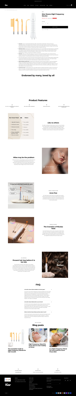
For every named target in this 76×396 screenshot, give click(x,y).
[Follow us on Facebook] (65, 380)
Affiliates (50, 5)
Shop (28, 5)
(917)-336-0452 (49, 386)
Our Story (36, 5)
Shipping (30, 382)
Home (25, 5)
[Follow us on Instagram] (68, 380)
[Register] (59, 383)
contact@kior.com (50, 387)
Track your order (42, 5)
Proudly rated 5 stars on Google (20, 379)
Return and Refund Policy (33, 384)
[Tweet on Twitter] (47, 29)
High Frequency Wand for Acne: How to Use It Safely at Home (37, 345)
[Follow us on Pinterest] (70, 380)
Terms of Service (31, 385)
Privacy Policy (31, 379)
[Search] (67, 5)
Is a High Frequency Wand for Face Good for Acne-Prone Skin (58, 350)
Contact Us (32, 5)
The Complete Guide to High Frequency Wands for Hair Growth (17, 350)
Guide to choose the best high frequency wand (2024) (35, 389)
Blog (47, 5)
